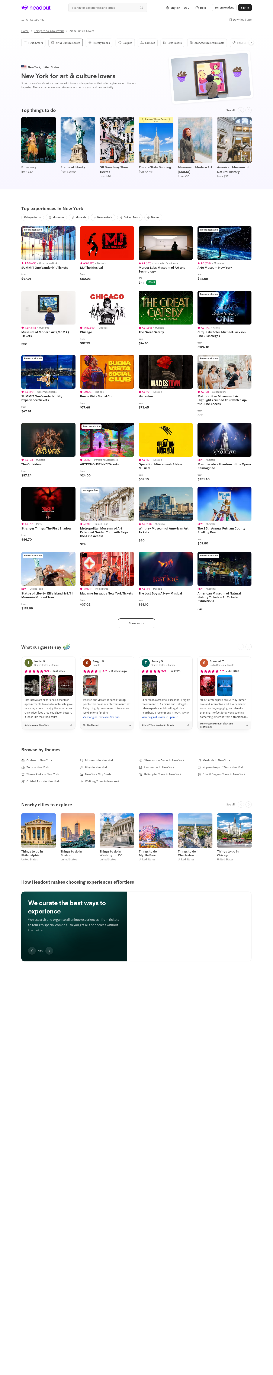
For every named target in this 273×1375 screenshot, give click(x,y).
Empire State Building (155, 167)
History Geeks (101, 43)
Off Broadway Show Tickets (114, 169)
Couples (127, 43)
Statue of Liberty (73, 167)
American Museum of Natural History (233, 169)
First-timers (35, 43)
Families (150, 43)
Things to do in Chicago (228, 853)
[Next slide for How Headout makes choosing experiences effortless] (49, 951)
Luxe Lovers (175, 43)
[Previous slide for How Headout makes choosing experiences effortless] (32, 951)
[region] (136, 920)
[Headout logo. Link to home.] (36, 7)
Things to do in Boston (71, 853)
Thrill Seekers (245, 43)
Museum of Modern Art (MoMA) (195, 169)
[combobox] (108, 7)
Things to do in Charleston (188, 853)
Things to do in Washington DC (111, 853)
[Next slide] (248, 647)
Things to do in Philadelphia (32, 853)
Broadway (28, 167)
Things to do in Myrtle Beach (149, 853)
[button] (32, 20)
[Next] (251, 42)
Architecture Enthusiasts (209, 43)
